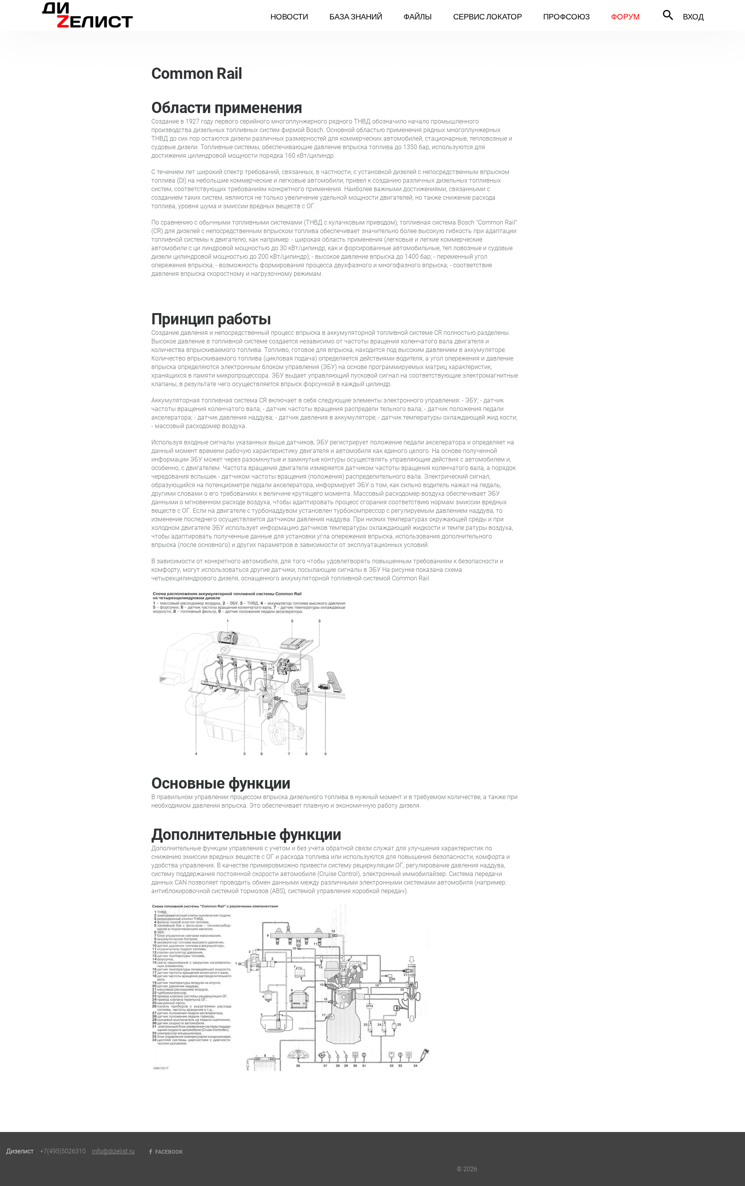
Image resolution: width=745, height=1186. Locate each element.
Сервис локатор (487, 16)
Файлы (418, 16)
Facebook (168, 1152)
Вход (693, 16)
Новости (289, 16)
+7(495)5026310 (63, 1151)
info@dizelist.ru (113, 1151)
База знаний (355, 16)
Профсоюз (566, 16)
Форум (625, 16)
